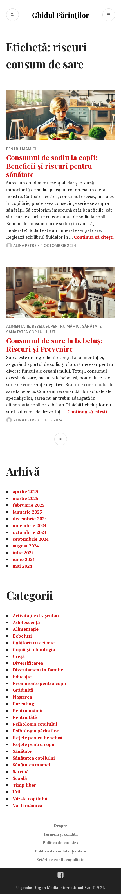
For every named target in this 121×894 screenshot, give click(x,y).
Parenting (23, 704)
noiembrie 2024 (29, 525)
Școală (20, 778)
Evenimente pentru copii (39, 683)
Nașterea (22, 697)
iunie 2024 (24, 559)
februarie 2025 (28, 505)
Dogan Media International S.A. (62, 887)
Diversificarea (28, 663)
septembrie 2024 (31, 539)
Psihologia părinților (36, 731)
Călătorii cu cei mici (34, 642)
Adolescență (26, 622)
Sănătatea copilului (27, 332)
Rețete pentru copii (34, 744)
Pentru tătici (26, 717)
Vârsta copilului (30, 798)
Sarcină (21, 771)
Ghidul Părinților (60, 14)
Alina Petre (24, 245)
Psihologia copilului (35, 724)
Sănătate (91, 326)
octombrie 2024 (29, 532)
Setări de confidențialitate (60, 859)
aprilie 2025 (25, 491)
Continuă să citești (94, 237)
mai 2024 (22, 566)
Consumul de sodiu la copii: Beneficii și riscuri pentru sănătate (51, 166)
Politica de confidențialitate (60, 851)
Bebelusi (40, 326)
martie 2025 (25, 498)
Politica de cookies (60, 842)
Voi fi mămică (27, 805)
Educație (22, 676)
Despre (60, 825)
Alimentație (18, 326)
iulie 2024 (23, 552)
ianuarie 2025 (27, 512)
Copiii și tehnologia (34, 649)
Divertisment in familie (38, 670)
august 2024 (26, 546)
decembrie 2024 (30, 518)
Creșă (19, 656)
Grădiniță (23, 690)
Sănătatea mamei (31, 765)
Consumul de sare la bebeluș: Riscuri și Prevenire (54, 344)
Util (54, 332)
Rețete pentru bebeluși (37, 737)
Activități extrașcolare (36, 615)
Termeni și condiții (60, 834)
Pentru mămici (21, 149)
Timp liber (24, 785)
